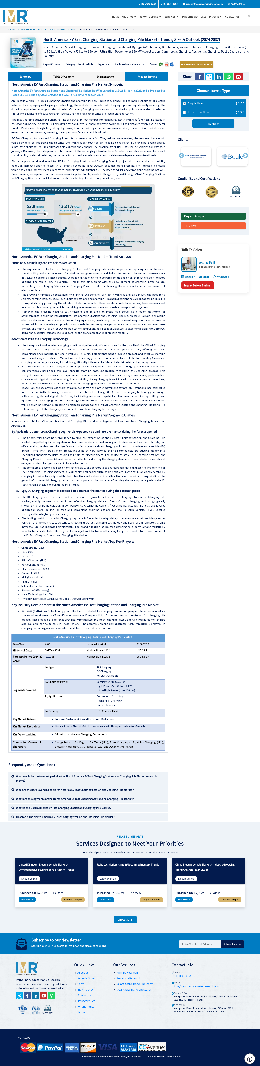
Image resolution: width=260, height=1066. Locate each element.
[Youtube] (43, 995)
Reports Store (149, 16)
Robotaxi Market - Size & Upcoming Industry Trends (128, 864)
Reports (71, 29)
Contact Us (84, 995)
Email (206, 276)
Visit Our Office (238, 3)
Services (170, 16)
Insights (214, 16)
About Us (128, 16)
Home (115, 16)
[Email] (238, 76)
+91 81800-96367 (182, 976)
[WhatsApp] (228, 76)
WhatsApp (222, 276)
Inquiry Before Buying (197, 285)
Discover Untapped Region (196, 64)
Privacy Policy (86, 1001)
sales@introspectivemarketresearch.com (204, 3)
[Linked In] (35, 995)
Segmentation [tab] (105, 76)
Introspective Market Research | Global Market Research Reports (36, 29)
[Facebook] (199, 76)
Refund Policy (85, 1006)
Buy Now (213, 123)
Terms (81, 1012)
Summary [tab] (25, 76)
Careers (82, 984)
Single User (215, 103)
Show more (125, 919)
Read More (27, 899)
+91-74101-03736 (148, 3)
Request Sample (194, 216)
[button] (181, 155)
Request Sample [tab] (147, 76)
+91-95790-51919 (170, 3)
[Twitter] (209, 76)
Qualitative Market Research (133, 989)
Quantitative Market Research (134, 984)
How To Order (86, 989)
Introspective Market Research (102, 1056)
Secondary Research (128, 978)
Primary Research (127, 972)
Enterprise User (215, 112)
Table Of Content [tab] (63, 76)
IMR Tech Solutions (171, 1056)
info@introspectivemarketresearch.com (196, 986)
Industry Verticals (194, 16)
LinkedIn (190, 276)
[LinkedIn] (219, 76)
